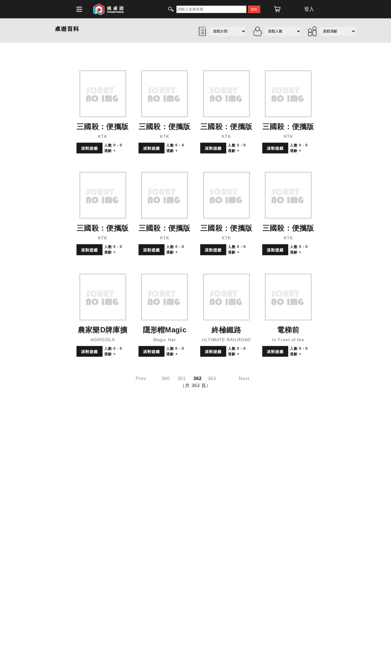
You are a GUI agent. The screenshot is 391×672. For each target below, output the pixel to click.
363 (212, 378)
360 (166, 378)
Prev (141, 378)
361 (181, 378)
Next (244, 378)
